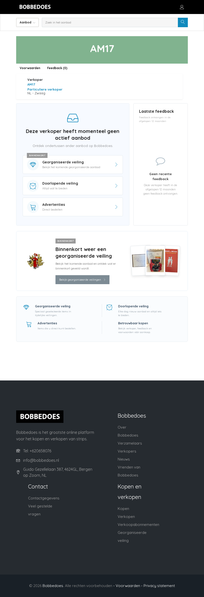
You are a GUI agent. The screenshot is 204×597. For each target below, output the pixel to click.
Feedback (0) (57, 68)
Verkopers (127, 451)
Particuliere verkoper (44, 89)
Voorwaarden (30, 68)
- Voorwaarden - (128, 585)
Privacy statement (159, 585)
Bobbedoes (53, 585)
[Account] (182, 7)
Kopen (123, 508)
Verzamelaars (130, 443)
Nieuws (124, 459)
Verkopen (126, 516)
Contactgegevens (43, 498)
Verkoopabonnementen (138, 524)
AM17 (31, 84)
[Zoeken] (183, 22)
